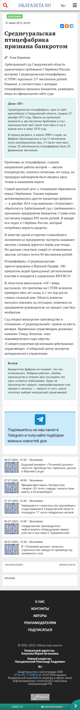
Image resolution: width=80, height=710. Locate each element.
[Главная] (35, 5)
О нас (40, 601)
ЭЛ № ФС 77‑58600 (26, 674)
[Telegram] (71, 26)
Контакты (40, 608)
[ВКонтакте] (62, 26)
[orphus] (40, 697)
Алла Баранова (20, 57)
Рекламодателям (40, 623)
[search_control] (5, 5)
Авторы (40, 615)
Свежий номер (53, 706)
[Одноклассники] (67, 26)
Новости (17, 706)
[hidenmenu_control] (74, 5)
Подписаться (40, 630)
